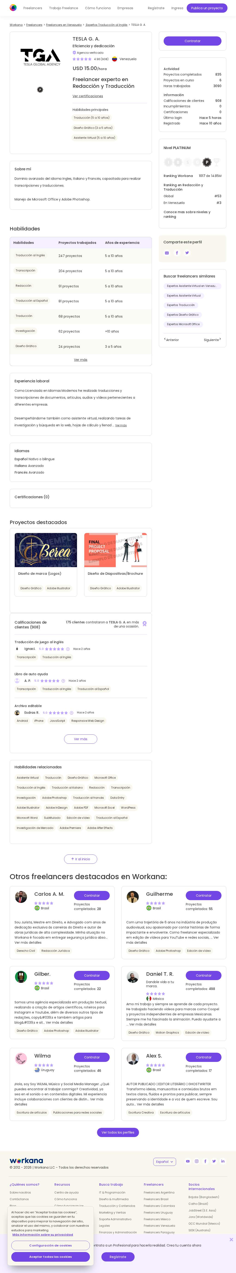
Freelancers (33, 8)
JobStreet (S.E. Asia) (202, 1210)
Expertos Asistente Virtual (184, 296)
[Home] (13, 8)
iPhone (38, 721)
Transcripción (25, 270)
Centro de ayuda (66, 1192)
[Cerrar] (231, 1239)
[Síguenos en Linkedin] (222, 1161)
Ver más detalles (28, 942)
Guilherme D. (159, 897)
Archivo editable (28, 706)
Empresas (125, 8)
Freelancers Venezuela (159, 1226)
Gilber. (42, 974)
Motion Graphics (167, 1032)
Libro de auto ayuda (31, 674)
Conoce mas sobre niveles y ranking (187, 214)
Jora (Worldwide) (201, 1217)
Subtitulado (52, 818)
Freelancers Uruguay (158, 1212)
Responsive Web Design (87, 721)
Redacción (23, 286)
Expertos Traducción (181, 305)
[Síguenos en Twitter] (214, 1161)
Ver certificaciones (88, 96)
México (158, 998)
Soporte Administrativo (115, 1219)
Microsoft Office (105, 778)
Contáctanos (19, 1199)
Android (22, 721)
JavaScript (57, 721)
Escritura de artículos (32, 1112)
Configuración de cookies (50, 1245)
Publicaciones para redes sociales (77, 1112)
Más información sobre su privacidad (42, 1234)
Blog (13, 1206)
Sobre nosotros (20, 1192)
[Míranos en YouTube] (187, 1161)
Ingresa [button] (177, 8)
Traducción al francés (88, 798)
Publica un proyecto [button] (207, 8)
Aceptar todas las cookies (50, 1257)
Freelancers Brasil (156, 1199)
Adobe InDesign (57, 808)
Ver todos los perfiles (118, 1132)
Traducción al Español (32, 301)
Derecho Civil (26, 951)
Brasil (45, 908)
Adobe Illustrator (28, 808)
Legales (104, 1226)
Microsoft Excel (104, 808)
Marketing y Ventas (112, 1212)
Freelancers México (157, 1219)
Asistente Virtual (28, 778)
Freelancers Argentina (159, 1192)
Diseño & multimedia (114, 1199)
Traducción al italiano (67, 788)
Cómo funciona (98, 8)
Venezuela (128, 59)
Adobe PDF (81, 808)
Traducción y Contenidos (117, 1206)
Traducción (24, 316)
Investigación (25, 331)
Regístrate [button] (156, 8)
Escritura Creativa (141, 1112)
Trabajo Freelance (63, 8)
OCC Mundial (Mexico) (204, 1224)
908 (218, 101)
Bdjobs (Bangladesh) (204, 1197)
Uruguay (47, 1070)
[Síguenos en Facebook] (205, 1161)
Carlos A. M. (49, 894)
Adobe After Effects (100, 828)
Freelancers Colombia (159, 1206)
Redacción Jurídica (55, 951)
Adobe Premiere (70, 828)
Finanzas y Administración (118, 1232)
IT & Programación (112, 1192)
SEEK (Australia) (199, 1230)
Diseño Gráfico (26, 346)
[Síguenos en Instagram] (196, 1161)
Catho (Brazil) (198, 1204)
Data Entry (117, 798)
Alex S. (154, 1055)
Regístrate (118, 1257)
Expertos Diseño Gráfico (182, 315)
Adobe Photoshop (54, 798)
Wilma (42, 1055)
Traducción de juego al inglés (39, 642)
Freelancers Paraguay (159, 1232)
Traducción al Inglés (30, 255)
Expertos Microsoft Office (183, 324)
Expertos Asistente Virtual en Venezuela (193, 286)
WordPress (128, 808)
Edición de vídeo (78, 818)
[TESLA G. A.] (177, 252)
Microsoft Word (27, 818)
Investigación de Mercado (35, 828)
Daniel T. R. (160, 974)
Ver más (80, 359)
